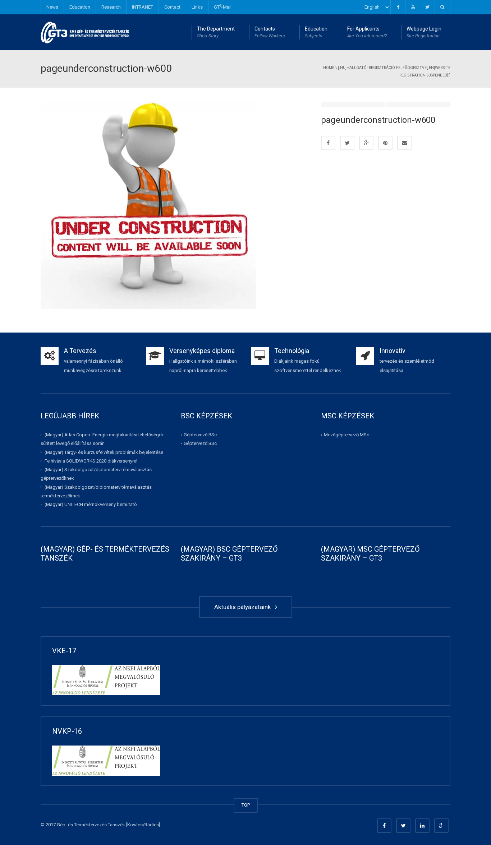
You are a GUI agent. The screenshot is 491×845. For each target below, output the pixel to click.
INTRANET (142, 7)
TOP (246, 805)
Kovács (135, 824)
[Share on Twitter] (347, 143)
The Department (216, 32)
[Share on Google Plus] (366, 143)
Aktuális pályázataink (244, 606)
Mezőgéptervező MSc (346, 434)
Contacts (269, 32)
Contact (172, 7)
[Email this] (404, 143)
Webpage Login (424, 32)
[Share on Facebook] (328, 143)
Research (111, 7)
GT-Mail (222, 7)
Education (79, 7)
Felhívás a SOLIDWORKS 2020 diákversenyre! (91, 461)
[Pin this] (385, 143)
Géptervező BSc (200, 434)
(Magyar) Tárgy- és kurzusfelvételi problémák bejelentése (104, 452)
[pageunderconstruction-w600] (148, 205)
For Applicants (367, 32)
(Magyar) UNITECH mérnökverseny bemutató (91, 504)
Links (197, 7)
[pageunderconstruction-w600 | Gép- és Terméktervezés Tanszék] (85, 32)
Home (328, 67)
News (52, 7)
